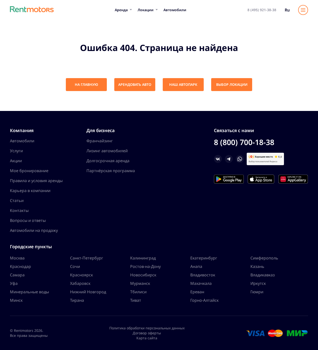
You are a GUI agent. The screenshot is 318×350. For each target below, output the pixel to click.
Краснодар (20, 266)
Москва (17, 258)
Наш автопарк (183, 84)
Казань (257, 266)
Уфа (14, 283)
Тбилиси (138, 292)
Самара (17, 275)
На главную (86, 84)
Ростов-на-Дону (145, 266)
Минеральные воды (29, 292)
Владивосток (202, 275)
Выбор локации (231, 84)
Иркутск (258, 283)
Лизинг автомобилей (107, 150)
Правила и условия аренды (36, 180)
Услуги (16, 150)
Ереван (197, 292)
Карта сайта (146, 338)
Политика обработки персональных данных (147, 328)
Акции (16, 160)
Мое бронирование (29, 170)
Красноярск (81, 275)
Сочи (75, 266)
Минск (16, 300)
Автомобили (174, 9)
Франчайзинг (99, 141)
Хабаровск (80, 283)
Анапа (196, 266)
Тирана (77, 300)
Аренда (121, 9)
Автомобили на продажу (34, 230)
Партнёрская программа (110, 170)
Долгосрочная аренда (107, 160)
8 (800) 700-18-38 (244, 142)
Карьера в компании (30, 190)
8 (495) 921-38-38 (261, 9)
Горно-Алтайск (204, 300)
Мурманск (140, 283)
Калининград (143, 258)
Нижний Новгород (88, 292)
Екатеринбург (203, 258)
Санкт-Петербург (86, 258)
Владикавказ (262, 275)
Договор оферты (147, 333)
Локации (146, 9)
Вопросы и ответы (28, 220)
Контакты (19, 210)
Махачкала (201, 283)
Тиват (135, 300)
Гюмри (256, 292)
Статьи (17, 200)
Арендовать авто (134, 84)
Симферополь (264, 258)
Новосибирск (143, 275)
